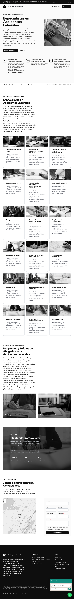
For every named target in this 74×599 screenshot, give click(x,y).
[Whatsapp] (69, 595)
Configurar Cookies (60, 568)
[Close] (70, 581)
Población (61, 513)
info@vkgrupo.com (37, 563)
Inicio (39, 6)
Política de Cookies (60, 559)
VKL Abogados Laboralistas (15, 6)
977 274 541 (57, 6)
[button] (20, 516)
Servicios (45, 6)
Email (47, 507)
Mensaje (48, 519)
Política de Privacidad (62, 527)
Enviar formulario (57, 532)
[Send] (69, 589)
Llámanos (22, 50)
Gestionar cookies (66, 2)
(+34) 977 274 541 (36, 561)
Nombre (48, 501)
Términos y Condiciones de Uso (56, 529)
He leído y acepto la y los (58, 528)
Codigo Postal (49, 513)
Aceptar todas (54, 2)
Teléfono (60, 507)
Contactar (65, 6)
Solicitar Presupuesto (9, 50)
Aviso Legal (58, 557)
